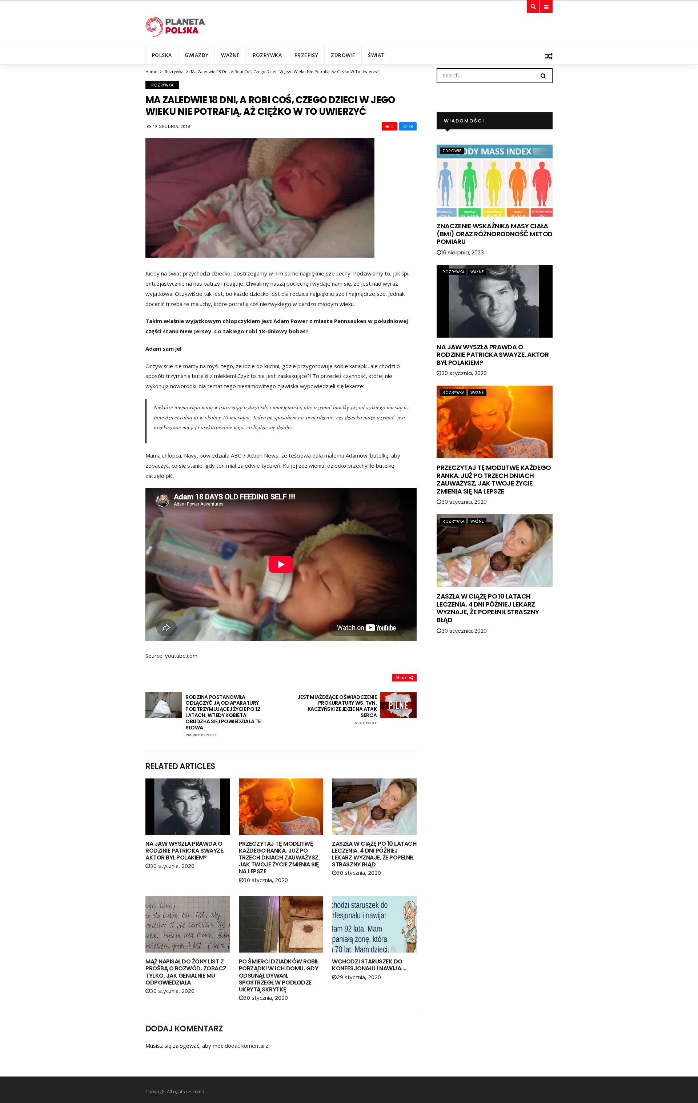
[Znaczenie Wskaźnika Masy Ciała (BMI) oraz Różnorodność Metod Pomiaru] (495, 180)
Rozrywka (267, 55)
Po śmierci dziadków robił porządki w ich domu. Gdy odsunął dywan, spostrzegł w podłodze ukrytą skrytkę (278, 975)
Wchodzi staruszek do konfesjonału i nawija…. (369, 965)
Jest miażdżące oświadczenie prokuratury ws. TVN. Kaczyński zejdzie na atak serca (337, 709)
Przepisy (306, 55)
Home (151, 71)
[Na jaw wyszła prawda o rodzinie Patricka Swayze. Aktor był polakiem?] (187, 806)
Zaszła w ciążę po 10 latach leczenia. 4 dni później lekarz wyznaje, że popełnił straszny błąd (374, 854)
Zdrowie (343, 55)
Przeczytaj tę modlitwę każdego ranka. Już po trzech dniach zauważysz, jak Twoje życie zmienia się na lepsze (279, 858)
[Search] (543, 75)
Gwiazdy (197, 55)
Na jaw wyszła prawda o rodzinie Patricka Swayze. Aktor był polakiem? (184, 851)
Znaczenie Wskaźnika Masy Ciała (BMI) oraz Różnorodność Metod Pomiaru (494, 233)
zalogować (186, 1045)
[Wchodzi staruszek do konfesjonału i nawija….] (374, 924)
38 (411, 126)
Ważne (230, 55)
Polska (162, 55)
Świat (376, 55)
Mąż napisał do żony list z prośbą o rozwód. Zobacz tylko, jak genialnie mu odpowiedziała (185, 972)
